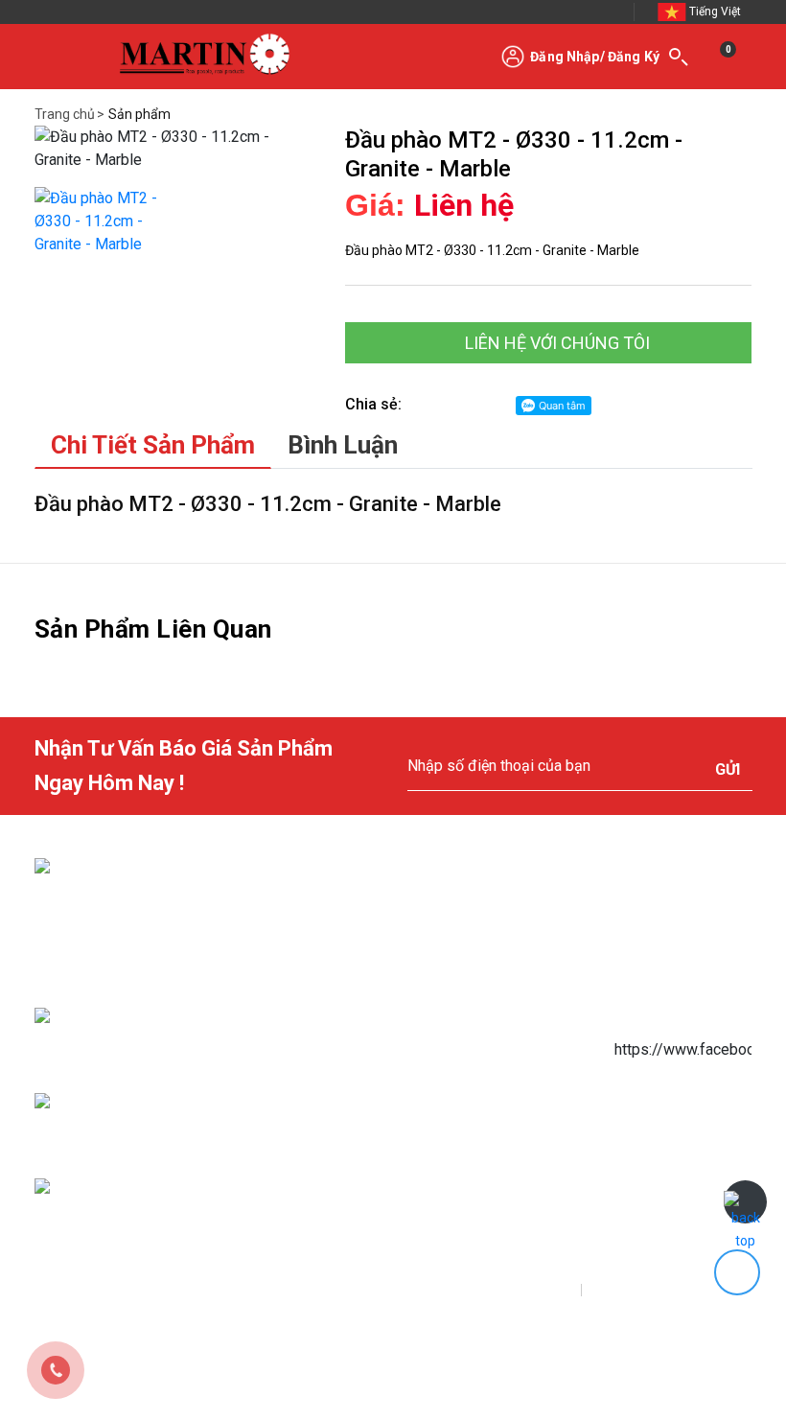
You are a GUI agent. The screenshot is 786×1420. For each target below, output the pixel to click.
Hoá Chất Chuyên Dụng (510, 1037)
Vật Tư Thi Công (491, 1079)
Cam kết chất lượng (334, 1231)
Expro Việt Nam (381, 1292)
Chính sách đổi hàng (337, 1146)
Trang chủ (65, 114)
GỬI (727, 769)
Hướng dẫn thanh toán (342, 1020)
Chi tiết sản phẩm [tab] (153, 445)
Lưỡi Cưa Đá (480, 995)
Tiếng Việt (715, 11)
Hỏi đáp (302, 1189)
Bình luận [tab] (343, 445)
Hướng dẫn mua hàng (340, 978)
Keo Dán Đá (479, 953)
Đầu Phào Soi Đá (492, 1122)
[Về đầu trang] (745, 1201)
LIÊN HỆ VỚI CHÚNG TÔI (555, 343)
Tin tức (467, 1206)
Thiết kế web (273, 1292)
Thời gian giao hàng (335, 1104)
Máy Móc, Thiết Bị (495, 1164)
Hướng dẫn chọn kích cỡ (347, 1062)
